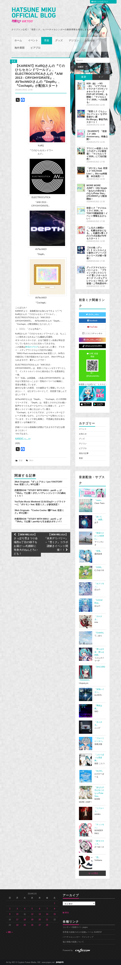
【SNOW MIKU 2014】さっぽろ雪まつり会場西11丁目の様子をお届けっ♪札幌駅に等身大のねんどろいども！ (26, 544)
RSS (66, 913)
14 (47, 914)
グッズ (59, 40)
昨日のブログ (32, 347)
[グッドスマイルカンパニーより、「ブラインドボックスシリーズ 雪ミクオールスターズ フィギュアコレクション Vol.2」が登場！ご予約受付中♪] (81, 270)
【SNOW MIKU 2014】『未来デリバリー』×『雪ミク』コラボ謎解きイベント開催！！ (56, 542)
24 (17, 925)
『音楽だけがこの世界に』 (99, 536)
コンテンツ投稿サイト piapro (75, 927)
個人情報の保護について (73, 942)
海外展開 (19, 48)
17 (17, 920)
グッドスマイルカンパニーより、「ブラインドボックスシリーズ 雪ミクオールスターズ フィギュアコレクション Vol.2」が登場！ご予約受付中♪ (97, 275)
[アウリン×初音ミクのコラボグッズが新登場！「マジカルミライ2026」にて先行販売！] (81, 151)
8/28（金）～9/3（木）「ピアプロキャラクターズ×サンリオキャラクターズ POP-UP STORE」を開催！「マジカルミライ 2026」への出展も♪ (97, 92)
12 (32, 914)
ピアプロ (36, 48)
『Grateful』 (99, 633)
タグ (101, 77)
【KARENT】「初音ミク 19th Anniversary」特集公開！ (97, 135)
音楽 (46, 40)
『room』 (98, 500)
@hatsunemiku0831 (93, 346)
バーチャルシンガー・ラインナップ (78, 937)
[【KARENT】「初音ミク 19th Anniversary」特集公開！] (81, 133)
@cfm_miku (93, 314)
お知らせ (90, 40)
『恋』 (97, 857)
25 (25, 925)
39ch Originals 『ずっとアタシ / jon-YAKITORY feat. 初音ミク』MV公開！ (38, 483)
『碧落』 (98, 551)
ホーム (18, 40)
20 (40, 920)
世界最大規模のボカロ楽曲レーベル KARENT (82, 932)
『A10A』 (98, 567)
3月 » (10, 932)
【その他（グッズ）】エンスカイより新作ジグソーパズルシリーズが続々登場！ (96, 253)
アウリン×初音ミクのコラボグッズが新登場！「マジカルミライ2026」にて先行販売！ (97, 153)
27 (40, 925)
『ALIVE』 (99, 771)
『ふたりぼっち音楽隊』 (99, 758)
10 (17, 914)
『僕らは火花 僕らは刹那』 (99, 652)
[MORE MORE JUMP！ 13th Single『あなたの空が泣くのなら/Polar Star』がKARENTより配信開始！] (81, 187)
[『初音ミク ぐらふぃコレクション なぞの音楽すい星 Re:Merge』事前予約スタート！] (81, 113)
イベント (33, 40)
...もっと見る (92, 873)
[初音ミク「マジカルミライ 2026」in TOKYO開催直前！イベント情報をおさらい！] (81, 210)
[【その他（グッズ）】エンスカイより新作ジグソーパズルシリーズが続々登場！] (81, 250)
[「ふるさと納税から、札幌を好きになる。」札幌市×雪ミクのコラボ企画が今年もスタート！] (81, 230)
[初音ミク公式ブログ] (34, 15)
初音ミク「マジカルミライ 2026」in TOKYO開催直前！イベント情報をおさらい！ (97, 213)
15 (55, 914)
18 (25, 920)
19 (32, 920)
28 (47, 925)
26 (32, 925)
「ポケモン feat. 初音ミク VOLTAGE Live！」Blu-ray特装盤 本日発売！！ (97, 172)
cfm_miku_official (93, 340)
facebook (93, 321)
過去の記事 (84, 453)
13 (40, 914)
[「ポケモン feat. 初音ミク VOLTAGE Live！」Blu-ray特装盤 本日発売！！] (81, 170)
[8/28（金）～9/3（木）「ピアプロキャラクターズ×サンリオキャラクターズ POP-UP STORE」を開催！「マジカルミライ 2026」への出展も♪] (81, 86)
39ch (31, 461)
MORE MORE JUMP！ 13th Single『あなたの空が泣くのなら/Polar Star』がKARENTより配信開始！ (96, 192)
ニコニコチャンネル (93, 333)
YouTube (93, 327)
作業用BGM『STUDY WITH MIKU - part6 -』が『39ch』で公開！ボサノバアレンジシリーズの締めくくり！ (40, 493)
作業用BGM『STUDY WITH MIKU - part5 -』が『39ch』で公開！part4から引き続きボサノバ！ (38, 520)
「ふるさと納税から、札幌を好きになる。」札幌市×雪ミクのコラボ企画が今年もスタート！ (97, 233)
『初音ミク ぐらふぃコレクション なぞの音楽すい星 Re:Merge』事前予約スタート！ (97, 116)
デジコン (74, 40)
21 (47, 920)
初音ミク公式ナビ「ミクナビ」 (93, 384)
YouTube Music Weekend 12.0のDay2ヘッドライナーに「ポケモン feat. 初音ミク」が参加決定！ (40, 502)
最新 (83, 77)
